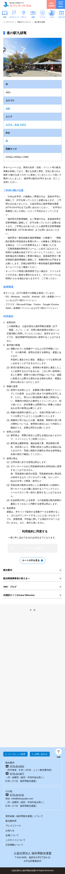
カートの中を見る (31, 560)
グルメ (52, 17)
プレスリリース (13, 825)
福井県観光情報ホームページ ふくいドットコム (17, 4)
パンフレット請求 (16, 754)
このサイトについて (15, 840)
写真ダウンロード (24, 22)
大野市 (23, 124)
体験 (33, 17)
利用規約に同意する (35, 531)
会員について (12, 835)
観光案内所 (11, 821)
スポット (24, 17)
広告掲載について (14, 844)
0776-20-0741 (17, 795)
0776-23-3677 (17, 773)
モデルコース (14, 17)
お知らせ (10, 830)
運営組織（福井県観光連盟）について (24, 816)
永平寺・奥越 (12, 124)
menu (60, 6)
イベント (42, 17)
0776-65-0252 (17, 766)
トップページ (8, 22)
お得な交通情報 (51, 4)
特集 (4, 17)
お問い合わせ (40, 754)
